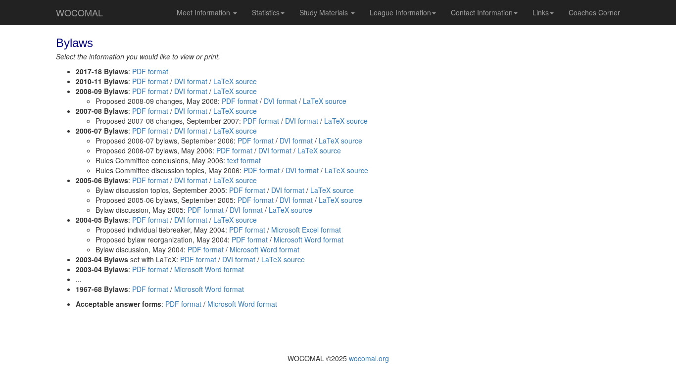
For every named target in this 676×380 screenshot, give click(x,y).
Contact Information (482, 12)
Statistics (266, 12)
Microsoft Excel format (306, 230)
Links (540, 12)
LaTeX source (235, 81)
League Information (400, 12)
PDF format (150, 71)
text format (244, 160)
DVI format (190, 81)
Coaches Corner (594, 12)
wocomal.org (369, 358)
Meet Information (204, 12)
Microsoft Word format (308, 239)
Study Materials (324, 12)
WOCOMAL (79, 12)
